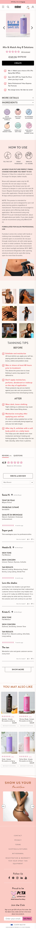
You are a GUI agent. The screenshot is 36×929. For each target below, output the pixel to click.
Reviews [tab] (5, 455)
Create (18, 63)
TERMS (18, 844)
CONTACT (18, 835)
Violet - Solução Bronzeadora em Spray (8, 760)
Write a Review (18, 476)
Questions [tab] (18, 455)
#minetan (18, 787)
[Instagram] (17, 878)
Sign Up (23, 2)
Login (33, 7)
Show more (18, 669)
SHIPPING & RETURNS (18, 849)
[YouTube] (26, 878)
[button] (28, 7)
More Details (10, 98)
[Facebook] (9, 878)
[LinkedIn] (22, 878)
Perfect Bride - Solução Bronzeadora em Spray (26, 760)
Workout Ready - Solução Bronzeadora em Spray (26, 720)
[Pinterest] (13, 878)
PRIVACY (18, 840)
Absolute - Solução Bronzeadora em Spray (8, 720)
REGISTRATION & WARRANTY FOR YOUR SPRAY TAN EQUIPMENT (18, 861)
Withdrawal (18, 853)
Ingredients (10, 102)
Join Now (27, 919)
